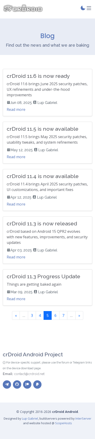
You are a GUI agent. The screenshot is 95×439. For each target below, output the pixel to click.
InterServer (83, 418)
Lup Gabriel (30, 418)
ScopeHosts (63, 423)
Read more (16, 109)
